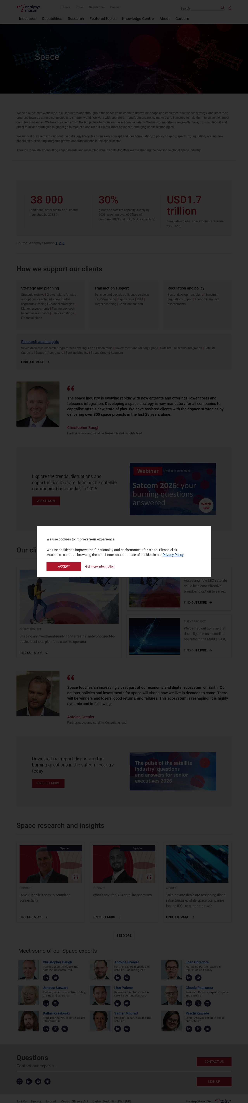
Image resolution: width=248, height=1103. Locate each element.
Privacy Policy (173, 555)
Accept (64, 566)
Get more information (100, 566)
